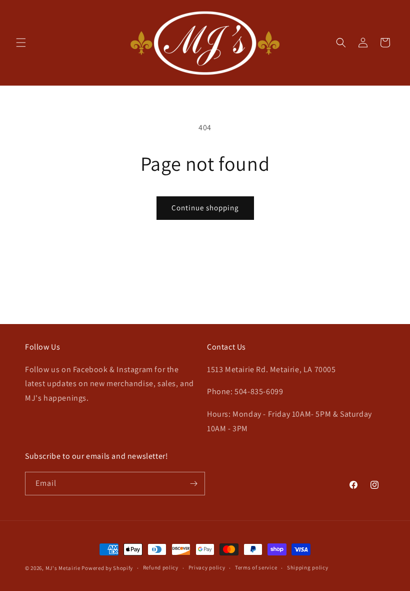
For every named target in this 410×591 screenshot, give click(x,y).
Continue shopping (205, 207)
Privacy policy (207, 567)
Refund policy (160, 567)
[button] (21, 43)
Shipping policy (307, 567)
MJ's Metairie (63, 567)
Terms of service (256, 567)
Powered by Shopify (107, 567)
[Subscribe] (193, 483)
